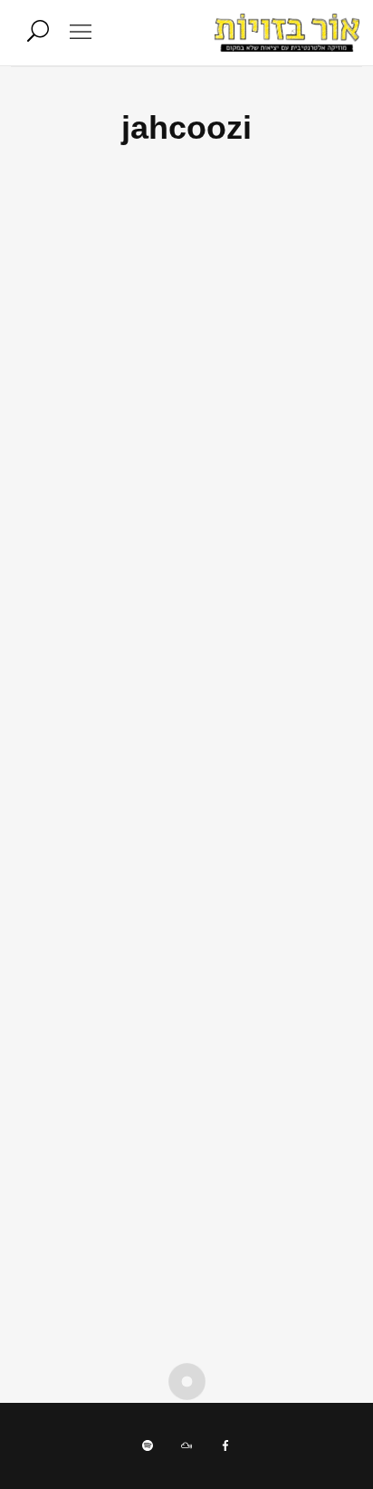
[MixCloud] (186, 1445)
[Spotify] (147, 1445)
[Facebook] (225, 1445)
